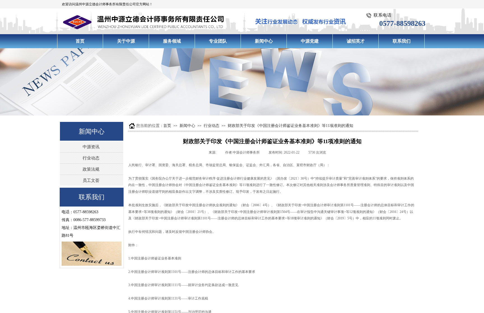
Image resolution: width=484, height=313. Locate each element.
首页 (167, 126)
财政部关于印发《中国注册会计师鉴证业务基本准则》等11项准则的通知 (290, 126)
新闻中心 (187, 126)
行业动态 (211, 126)
